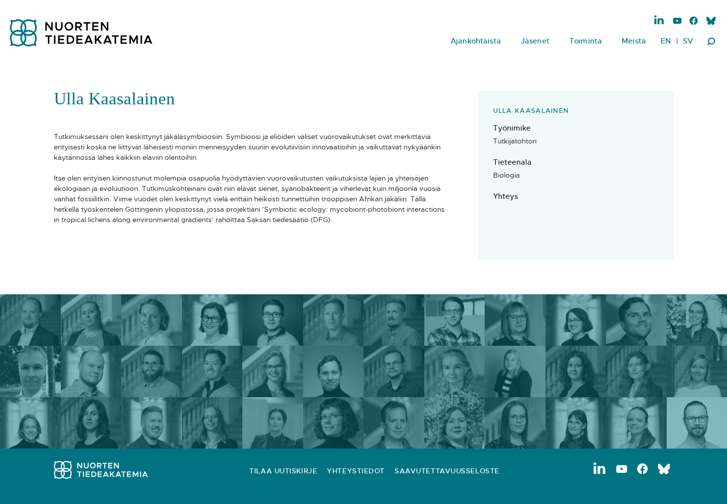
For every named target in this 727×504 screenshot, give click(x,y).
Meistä (634, 41)
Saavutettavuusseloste (447, 470)
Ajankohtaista (476, 41)
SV (688, 41)
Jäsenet (535, 41)
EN (666, 41)
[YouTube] (677, 21)
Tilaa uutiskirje (283, 470)
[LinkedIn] (659, 20)
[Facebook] (693, 21)
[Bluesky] (710, 21)
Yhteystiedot (356, 470)
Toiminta (585, 41)
